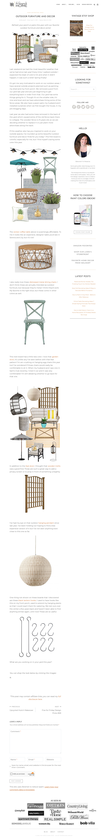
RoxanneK (23, 20)
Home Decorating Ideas (35, 12)
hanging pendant (46, 523)
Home (58, 4)
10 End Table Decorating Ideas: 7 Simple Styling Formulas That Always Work (83, 304)
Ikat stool (30, 466)
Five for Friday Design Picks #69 (51, 710)
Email (32, 760)
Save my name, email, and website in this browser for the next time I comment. (36, 766)
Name (14, 760)
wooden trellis (54, 466)
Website (50, 760)
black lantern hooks (27, 600)
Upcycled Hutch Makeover (21, 708)
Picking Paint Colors (83, 232)
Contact (61, 831)
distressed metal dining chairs (42, 282)
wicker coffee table (21, 232)
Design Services (87, 4)
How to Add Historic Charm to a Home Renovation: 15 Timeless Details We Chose (84, 312)
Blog (78, 4)
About (52, 831)
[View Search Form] (94, 4)
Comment (16, 731)
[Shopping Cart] (97, 4)
